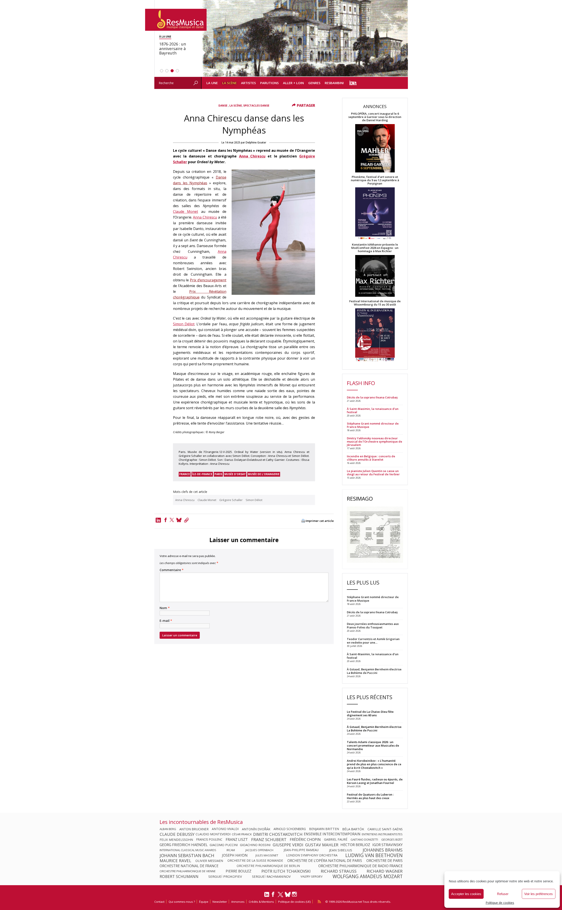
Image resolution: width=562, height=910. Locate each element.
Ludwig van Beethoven (374, 855)
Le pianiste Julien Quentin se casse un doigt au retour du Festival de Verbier (373, 472)
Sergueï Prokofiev (225, 876)
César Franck (242, 834)
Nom (165, 608)
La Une (212, 83)
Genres (314, 83)
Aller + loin (293, 83)
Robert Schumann (179, 876)
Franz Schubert (268, 839)
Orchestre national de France (189, 866)
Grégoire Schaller (231, 500)
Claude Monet (185, 211)
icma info (353, 83)
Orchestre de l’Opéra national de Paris (324, 860)
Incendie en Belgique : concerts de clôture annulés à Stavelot (371, 458)
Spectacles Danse (256, 105)
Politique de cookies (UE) (294, 902)
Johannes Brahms (383, 850)
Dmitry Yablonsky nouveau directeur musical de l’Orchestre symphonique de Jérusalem (374, 442)
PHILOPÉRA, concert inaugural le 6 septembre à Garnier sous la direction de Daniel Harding (374, 117)
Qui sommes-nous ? (182, 902)
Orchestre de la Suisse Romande (255, 860)
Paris (218, 474)
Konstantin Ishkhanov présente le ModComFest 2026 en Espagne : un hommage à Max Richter (374, 248)
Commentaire (172, 570)
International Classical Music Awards (188, 850)
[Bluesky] (288, 894)
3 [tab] (172, 70)
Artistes (248, 83)
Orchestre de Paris (384, 860)
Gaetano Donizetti (364, 839)
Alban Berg (168, 829)
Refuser (502, 894)
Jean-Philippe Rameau (301, 850)
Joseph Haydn (235, 855)
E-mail (166, 620)
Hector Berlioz (355, 845)
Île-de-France (202, 474)
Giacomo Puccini (224, 845)
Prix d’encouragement (208, 280)
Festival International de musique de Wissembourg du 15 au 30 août (375, 303)
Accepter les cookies (466, 894)
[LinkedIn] (266, 896)
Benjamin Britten (324, 829)
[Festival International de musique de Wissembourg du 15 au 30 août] (375, 335)
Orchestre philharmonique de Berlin (268, 866)
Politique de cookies (500, 903)
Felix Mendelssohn (176, 839)
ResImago (360, 498)
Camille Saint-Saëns (385, 829)
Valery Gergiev (311, 876)
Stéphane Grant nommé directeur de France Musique (373, 425)
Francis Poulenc (209, 839)
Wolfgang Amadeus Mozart (368, 876)
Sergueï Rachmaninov (271, 876)
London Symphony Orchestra (311, 855)
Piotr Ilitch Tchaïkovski (286, 871)
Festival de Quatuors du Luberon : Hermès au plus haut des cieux (370, 796)
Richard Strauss (339, 871)
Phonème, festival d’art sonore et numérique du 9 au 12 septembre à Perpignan (375, 180)
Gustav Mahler (321, 845)
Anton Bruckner (194, 829)
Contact (159, 902)
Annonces (238, 902)
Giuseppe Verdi (288, 845)
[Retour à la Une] (176, 20)
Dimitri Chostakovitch (278, 834)
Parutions (269, 83)
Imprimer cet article (320, 521)
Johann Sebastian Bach (187, 855)
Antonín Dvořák (256, 829)
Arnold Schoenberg (290, 829)
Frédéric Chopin (305, 839)
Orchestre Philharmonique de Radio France (360, 866)
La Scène (229, 83)
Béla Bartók (353, 829)
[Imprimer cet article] (303, 521)
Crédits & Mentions (261, 902)
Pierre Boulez (238, 871)
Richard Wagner (385, 871)
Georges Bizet (392, 839)
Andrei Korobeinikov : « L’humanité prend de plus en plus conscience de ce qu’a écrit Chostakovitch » (374, 764)
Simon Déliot (184, 324)
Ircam (231, 850)
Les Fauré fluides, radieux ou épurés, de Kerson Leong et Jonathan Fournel (375, 781)
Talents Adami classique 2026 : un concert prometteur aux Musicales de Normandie (373, 745)
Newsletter (220, 902)
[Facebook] (165, 520)
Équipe (203, 902)
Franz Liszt (237, 839)
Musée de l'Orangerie (263, 474)
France (184, 474)
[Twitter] (172, 520)
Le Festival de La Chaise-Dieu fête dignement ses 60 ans (370, 713)
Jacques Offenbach (259, 850)
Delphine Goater (256, 142)
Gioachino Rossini (255, 845)
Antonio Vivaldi (225, 829)
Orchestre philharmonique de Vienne (188, 871)
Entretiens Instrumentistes (382, 834)
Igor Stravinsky (387, 845)
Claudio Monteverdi (213, 834)
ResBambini (334, 83)
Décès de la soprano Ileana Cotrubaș (372, 397)
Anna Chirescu (252, 156)
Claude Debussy (177, 834)
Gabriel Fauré (335, 839)
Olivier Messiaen (209, 860)
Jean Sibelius (340, 850)
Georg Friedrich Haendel (184, 845)
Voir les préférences (538, 894)
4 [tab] (177, 70)
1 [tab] (161, 70)
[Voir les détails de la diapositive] (304, 38)
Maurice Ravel (175, 860)
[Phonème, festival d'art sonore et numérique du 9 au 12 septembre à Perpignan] (375, 214)
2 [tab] (166, 70)
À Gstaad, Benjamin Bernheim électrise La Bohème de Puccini (374, 728)
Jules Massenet (267, 855)
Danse (223, 105)
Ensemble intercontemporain (332, 834)
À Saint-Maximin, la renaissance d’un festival (372, 410)
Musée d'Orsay (235, 474)
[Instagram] (295, 894)
